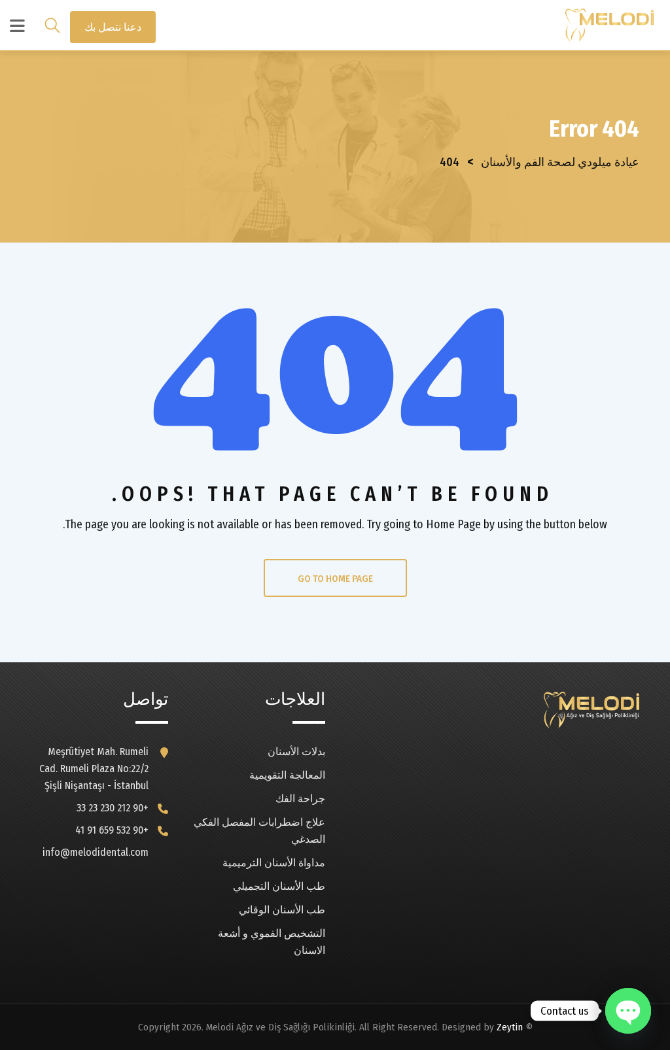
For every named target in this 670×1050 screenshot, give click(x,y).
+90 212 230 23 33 (113, 808)
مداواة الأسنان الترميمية (273, 862)
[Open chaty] (628, 1011)
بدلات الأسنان (296, 751)
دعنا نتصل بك (112, 27)
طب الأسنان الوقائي (282, 910)
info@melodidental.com (96, 852)
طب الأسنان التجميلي (279, 886)
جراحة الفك (300, 798)
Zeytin (510, 1027)
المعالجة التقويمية (287, 775)
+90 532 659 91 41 (112, 830)
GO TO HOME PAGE (335, 578)
